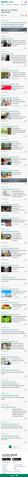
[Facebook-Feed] (23, 15)
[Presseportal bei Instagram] (14, 462)
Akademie (4, 468)
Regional (16, 4)
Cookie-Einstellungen (7, 471)
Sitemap (4, 473)
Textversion (17, 470)
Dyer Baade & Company (7, 38)
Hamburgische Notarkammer (8, 277)
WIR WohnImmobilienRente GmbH (10, 70)
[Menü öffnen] (26, 2)
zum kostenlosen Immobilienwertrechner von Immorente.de (14, 180)
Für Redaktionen (18, 465)
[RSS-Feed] (26, 15)
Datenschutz (5, 470)
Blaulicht (9, 4)
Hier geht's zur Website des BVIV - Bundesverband (14, 29)
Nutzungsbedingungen (20, 466)
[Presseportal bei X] (11, 462)
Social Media (17, 471)
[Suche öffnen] (22, 2)
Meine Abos (24, 4)
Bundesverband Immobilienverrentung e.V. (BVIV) (13, 22)
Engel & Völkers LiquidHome (8, 381)
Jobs (15, 468)
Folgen (12, 475)
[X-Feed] (21, 15)
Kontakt (4, 466)
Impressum (5, 465)
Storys (3, 4)
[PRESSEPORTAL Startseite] (7, 2)
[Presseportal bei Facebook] (9, 462)
